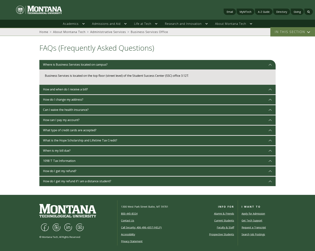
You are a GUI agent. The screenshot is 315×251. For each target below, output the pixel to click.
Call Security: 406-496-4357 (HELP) (141, 227)
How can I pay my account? (61, 120)
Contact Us (127, 220)
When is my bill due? (57, 151)
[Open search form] (308, 12)
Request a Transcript (254, 227)
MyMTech (245, 11)
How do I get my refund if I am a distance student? (77, 181)
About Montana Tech (69, 32)
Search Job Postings (253, 234)
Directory (281, 11)
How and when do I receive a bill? (65, 89)
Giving (297, 11)
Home (43, 32)
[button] (85, 24)
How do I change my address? (63, 100)
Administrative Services (108, 32)
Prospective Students (221, 234)
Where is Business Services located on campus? (75, 65)
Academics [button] (71, 24)
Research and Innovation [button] (183, 24)
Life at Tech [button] (142, 24)
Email (230, 11)
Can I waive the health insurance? (66, 110)
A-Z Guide (264, 11)
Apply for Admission (253, 213)
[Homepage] (54, 9)
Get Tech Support (252, 220)
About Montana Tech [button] (230, 24)
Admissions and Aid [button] (106, 24)
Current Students (224, 220)
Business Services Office (149, 32)
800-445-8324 (129, 213)
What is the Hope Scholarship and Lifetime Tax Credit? (80, 140)
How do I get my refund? (59, 171)
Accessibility (128, 234)
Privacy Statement (132, 241)
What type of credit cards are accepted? (69, 130)
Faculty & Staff (225, 227)
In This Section (290, 32)
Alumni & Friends (224, 213)
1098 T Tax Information (59, 161)
